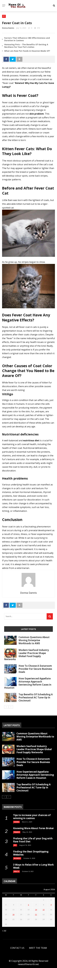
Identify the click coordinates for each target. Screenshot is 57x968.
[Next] (11, 707)
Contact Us (17, 947)
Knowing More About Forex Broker (33, 828)
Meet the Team (38, 947)
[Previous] (6, 707)
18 (13, 914)
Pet (4, 16)
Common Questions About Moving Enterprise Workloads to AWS (34, 640)
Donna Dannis (8, 28)
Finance (17, 832)
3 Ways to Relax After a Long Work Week (33, 866)
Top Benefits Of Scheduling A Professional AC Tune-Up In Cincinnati (36, 697)
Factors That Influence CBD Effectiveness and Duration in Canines (27, 39)
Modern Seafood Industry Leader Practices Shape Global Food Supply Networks (26, 654)
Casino (16, 822)
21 (36, 914)
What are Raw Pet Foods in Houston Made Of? (27, 51)
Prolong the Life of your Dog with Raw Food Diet (33, 840)
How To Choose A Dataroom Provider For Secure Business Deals (35, 669)
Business (17, 858)
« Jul (4, 930)
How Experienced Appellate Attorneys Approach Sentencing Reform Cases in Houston (27, 683)
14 (36, 910)
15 (44, 910)
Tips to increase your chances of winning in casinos (32, 817)
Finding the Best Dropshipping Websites (30, 853)
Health (16, 871)
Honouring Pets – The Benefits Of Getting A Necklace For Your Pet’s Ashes (26, 45)
